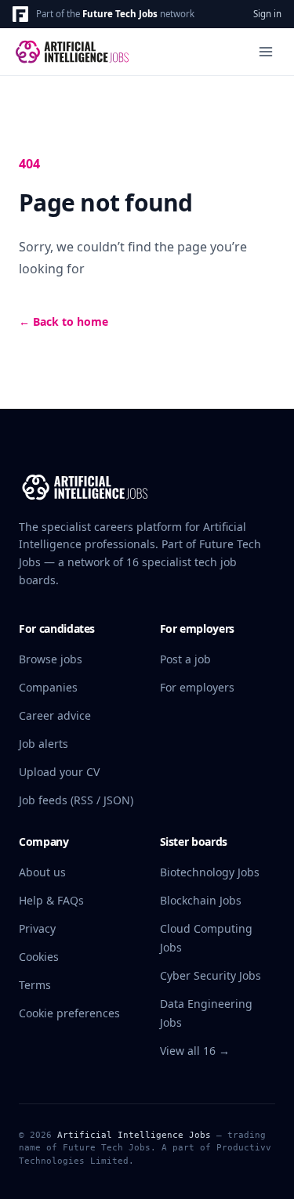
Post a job (185, 659)
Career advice (55, 715)
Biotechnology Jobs (210, 872)
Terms (35, 984)
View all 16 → (195, 1050)
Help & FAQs (51, 900)
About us (42, 872)
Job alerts (43, 743)
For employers (197, 687)
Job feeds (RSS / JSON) (76, 800)
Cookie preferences (69, 1013)
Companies (48, 687)
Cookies (39, 956)
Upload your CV (59, 771)
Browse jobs (50, 659)
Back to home (63, 321)
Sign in (267, 14)
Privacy (37, 928)
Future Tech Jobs (120, 14)
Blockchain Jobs (200, 900)
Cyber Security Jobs (210, 975)
